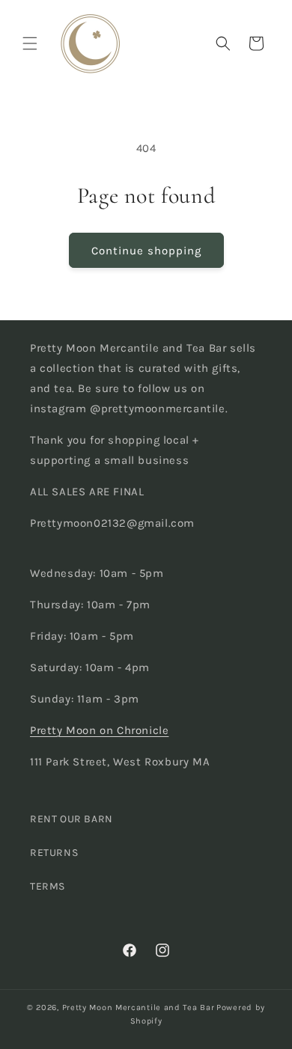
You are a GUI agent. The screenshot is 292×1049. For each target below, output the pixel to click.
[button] (29, 43)
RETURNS (54, 852)
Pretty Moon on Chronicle (99, 730)
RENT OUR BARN (71, 819)
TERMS (47, 886)
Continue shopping (146, 250)
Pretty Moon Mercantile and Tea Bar (138, 1007)
